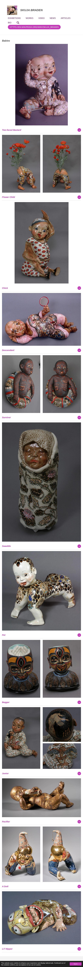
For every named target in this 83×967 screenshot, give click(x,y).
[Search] (17, 22)
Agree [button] (76, 964)
